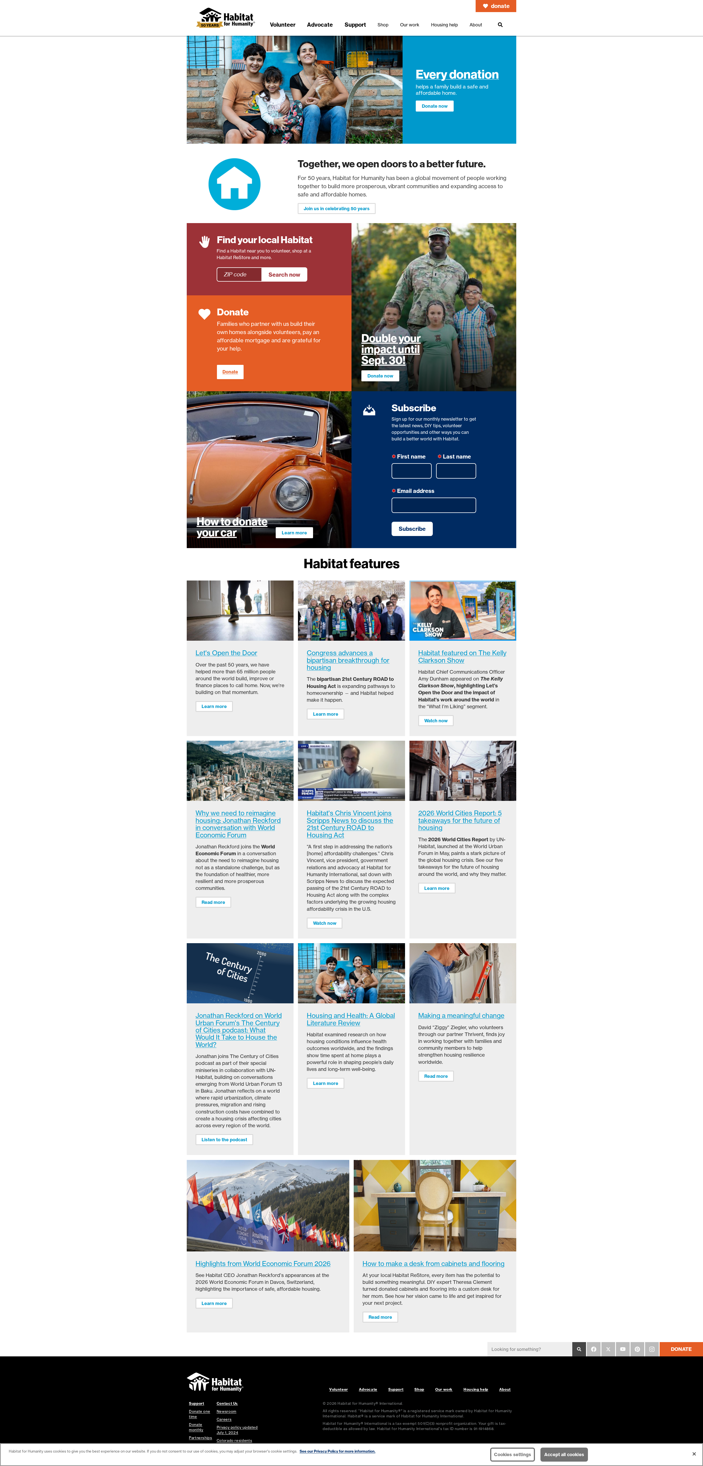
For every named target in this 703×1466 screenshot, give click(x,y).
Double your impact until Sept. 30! (391, 349)
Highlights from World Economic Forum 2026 (263, 1264)
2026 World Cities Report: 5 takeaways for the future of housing (460, 820)
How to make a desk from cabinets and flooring (433, 1264)
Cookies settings (512, 1454)
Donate (230, 371)
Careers (224, 1419)
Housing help (476, 1389)
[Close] (694, 1454)
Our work (444, 1389)
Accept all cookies (564, 1454)
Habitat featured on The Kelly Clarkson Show (462, 656)
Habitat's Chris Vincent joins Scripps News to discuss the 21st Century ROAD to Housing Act (350, 824)
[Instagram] (652, 1349)
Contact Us (227, 1403)
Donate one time (199, 1414)
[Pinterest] (637, 1349)
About (505, 1389)
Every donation (457, 74)
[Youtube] (623, 1349)
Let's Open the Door (226, 653)
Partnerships (200, 1438)
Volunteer (338, 1389)
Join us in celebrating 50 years (337, 208)
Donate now (435, 106)
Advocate (368, 1389)
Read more (213, 902)
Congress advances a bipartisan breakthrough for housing (348, 660)
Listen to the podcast (224, 1139)
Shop (419, 1389)
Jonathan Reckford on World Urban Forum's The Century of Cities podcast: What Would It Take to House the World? (239, 1030)
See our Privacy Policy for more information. (337, 1451)
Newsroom (226, 1411)
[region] (351, 1454)
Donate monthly (196, 1427)
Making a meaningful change (461, 1016)
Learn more (294, 532)
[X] (608, 1349)
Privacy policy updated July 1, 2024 (237, 1430)
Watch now (436, 720)
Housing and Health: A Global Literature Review (351, 1019)
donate (500, 5)
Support (395, 1389)
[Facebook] (594, 1349)
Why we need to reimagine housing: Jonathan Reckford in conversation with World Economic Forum (238, 824)
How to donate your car (232, 527)
